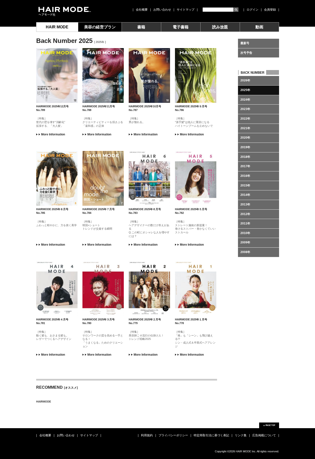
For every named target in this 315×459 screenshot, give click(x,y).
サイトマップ (185, 9)
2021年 (245, 128)
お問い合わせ (162, 9)
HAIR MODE (57, 27)
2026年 (245, 80)
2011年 (245, 223)
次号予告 (246, 53)
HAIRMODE (43, 401)
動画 (259, 27)
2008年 (245, 252)
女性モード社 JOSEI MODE (64, 11)
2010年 (245, 233)
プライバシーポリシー (173, 435)
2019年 (245, 147)
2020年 (245, 137)
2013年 (245, 204)
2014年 (245, 195)
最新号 (244, 43)
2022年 (245, 118)
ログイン (252, 9)
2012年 (245, 214)
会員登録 (270, 9)
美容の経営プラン (100, 27)
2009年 (245, 242)
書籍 (141, 27)
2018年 (245, 157)
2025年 (245, 90)
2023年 (245, 109)
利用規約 (147, 435)
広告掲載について (264, 435)
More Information (53, 134)
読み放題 (220, 27)
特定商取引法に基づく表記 (211, 435)
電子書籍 (181, 27)
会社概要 (142, 9)
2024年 (245, 99)
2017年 (245, 166)
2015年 (245, 185)
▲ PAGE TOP (269, 425)
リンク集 (241, 435)
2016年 (245, 176)
